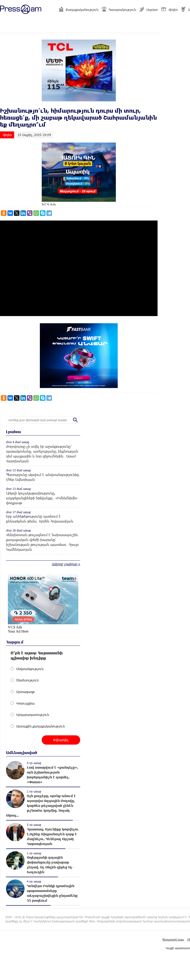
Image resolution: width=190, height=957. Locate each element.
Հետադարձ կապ (173, 939)
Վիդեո (173, 10)
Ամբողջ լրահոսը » (66, 564)
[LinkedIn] (23, 213)
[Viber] (29, 213)
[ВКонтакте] (10, 213)
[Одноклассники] (3, 213)
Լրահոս (13, 431)
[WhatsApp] (36, 213)
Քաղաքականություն (82, 10)
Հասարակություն (122, 10)
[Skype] (42, 213)
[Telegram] (49, 213)
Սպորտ (152, 10)
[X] (16, 213)
